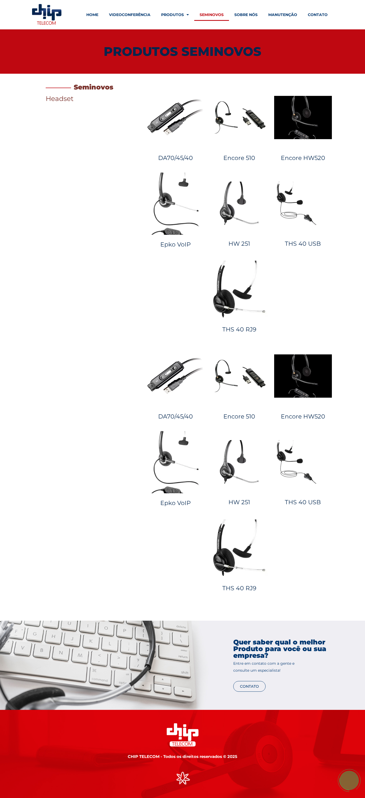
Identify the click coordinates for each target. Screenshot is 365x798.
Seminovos (212, 14)
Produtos (172, 14)
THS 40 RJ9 (239, 329)
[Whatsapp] (349, 792)
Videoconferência (129, 14)
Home (92, 14)
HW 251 (239, 243)
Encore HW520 (303, 158)
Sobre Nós (246, 14)
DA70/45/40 (175, 158)
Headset (59, 99)
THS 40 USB (303, 243)
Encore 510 (239, 158)
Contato (318, 14)
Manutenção (282, 14)
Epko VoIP (175, 244)
